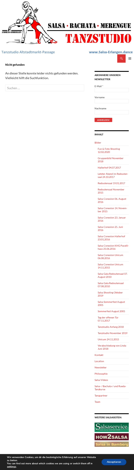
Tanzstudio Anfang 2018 (111, 326)
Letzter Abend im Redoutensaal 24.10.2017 (113, 175)
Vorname (100, 97)
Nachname (100, 108)
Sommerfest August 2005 (111, 311)
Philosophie (101, 373)
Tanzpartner (101, 395)
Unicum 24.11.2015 (108, 339)
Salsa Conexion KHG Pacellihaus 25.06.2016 (113, 247)
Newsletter (101, 367)
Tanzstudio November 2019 (112, 333)
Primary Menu (130, 58)
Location (99, 361)
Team (97, 401)
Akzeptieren (114, 462)
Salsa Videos (101, 379)
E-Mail (99, 86)
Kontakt (99, 354)
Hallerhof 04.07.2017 (109, 167)
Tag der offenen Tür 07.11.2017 (108, 319)
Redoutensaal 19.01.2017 (111, 183)
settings (11, 466)
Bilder (98, 142)
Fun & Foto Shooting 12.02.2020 (109, 150)
